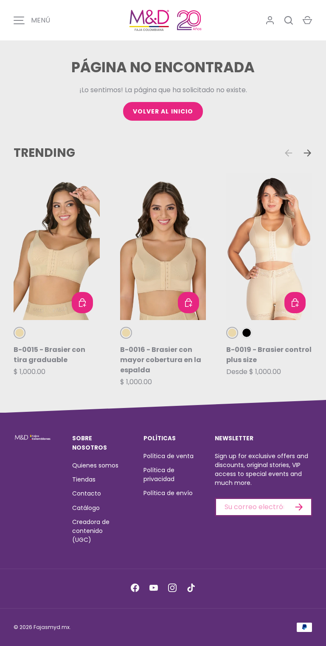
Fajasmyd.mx (52, 627)
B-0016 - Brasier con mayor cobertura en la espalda (160, 360)
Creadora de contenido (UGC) (91, 531)
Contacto (86, 493)
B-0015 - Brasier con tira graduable (49, 355)
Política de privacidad (158, 474)
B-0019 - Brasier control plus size (269, 355)
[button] (307, 20)
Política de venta (168, 456)
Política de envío (168, 493)
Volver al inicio (163, 111)
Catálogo (86, 508)
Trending (44, 152)
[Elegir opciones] (82, 302)
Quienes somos (95, 465)
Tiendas (84, 479)
